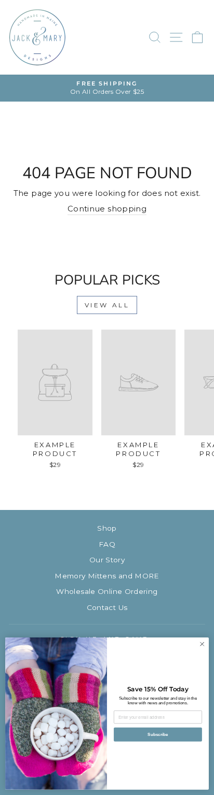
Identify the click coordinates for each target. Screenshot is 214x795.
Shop (106, 528)
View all (107, 305)
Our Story (107, 560)
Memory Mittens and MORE (107, 576)
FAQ (107, 544)
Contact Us (107, 607)
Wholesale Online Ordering (106, 591)
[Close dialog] (202, 644)
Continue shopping (107, 209)
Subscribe (158, 734)
